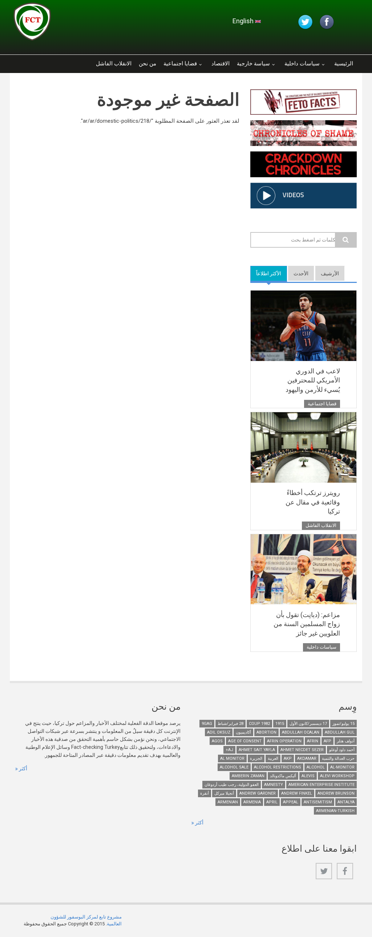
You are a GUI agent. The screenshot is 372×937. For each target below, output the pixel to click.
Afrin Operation (284, 741)
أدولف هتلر (346, 741)
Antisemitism (318, 802)
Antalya (346, 802)
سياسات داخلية (302, 63)
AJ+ (229, 749)
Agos (217, 741)
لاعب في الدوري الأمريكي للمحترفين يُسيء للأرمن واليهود (313, 380)
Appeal (290, 802)
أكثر (22, 768)
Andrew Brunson (336, 793)
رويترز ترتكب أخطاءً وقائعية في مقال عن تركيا (313, 502)
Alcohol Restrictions (277, 767)
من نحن (147, 63)
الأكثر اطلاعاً (265, 273)
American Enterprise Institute (321, 784)
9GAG (207, 723)
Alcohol (316, 767)
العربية (273, 758)
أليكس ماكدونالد (283, 776)
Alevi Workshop (337, 776)
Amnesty (273, 784)
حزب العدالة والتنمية (338, 758)
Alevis (308, 776)
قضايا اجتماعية (180, 63)
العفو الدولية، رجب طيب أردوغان (232, 784)
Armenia (252, 802)
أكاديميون (243, 732)
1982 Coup (259, 723)
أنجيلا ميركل (224, 793)
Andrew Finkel (296, 793)
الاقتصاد (220, 63)
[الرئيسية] (100, 23)
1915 (279, 723)
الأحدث (301, 273)
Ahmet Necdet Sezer (302, 749)
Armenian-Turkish (335, 810)
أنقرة (204, 793)
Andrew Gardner (257, 793)
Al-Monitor (342, 767)
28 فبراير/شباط (230, 723)
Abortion (266, 732)
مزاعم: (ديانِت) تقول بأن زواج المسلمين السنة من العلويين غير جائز (307, 624)
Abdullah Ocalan (300, 732)
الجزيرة (256, 758)
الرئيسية (343, 63)
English (243, 21)
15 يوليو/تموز (343, 723)
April (272, 802)
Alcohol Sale (234, 767)
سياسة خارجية (253, 63)
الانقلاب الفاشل (114, 63)
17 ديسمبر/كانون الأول (308, 723)
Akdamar (306, 758)
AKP (288, 758)
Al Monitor (232, 758)
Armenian (228, 802)
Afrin (312, 741)
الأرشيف (330, 273)
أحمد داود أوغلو (342, 749)
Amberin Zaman (248, 776)
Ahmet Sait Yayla (257, 749)
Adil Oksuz (218, 732)
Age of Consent (245, 741)
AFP (327, 741)
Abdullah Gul (340, 732)
